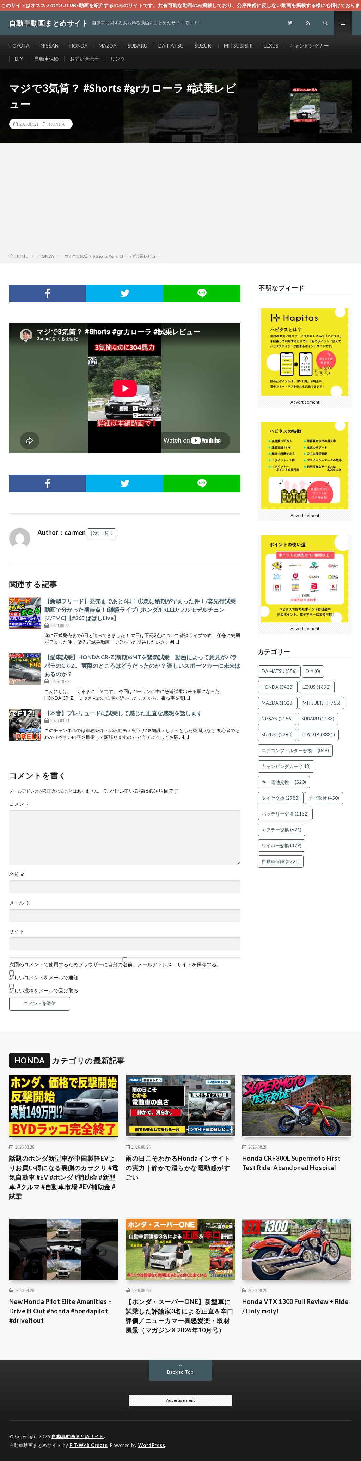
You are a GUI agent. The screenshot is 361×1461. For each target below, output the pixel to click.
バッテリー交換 (285, 814)
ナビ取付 (323, 798)
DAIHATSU (171, 46)
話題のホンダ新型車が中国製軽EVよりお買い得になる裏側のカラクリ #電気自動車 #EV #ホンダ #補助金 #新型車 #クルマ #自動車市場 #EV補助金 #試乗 (63, 1177)
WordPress (151, 1445)
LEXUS (271, 46)
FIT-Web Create (88, 1445)
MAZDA (108, 46)
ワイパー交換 (281, 845)
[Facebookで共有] (47, 293)
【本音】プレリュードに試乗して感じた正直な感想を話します (123, 713)
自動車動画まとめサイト (77, 1436)
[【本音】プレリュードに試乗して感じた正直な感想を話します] (25, 725)
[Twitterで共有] (124, 293)
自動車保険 (46, 59)
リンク (117, 59)
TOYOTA (19, 46)
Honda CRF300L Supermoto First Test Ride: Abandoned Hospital (291, 1163)
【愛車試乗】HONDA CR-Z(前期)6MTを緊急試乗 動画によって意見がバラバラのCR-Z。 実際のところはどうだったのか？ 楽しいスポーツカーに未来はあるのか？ (142, 665)
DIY (19, 59)
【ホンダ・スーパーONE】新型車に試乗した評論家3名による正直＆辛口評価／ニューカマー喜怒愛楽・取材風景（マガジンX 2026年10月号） (180, 1316)
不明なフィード (282, 288)
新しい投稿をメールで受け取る (43, 990)
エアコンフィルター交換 (295, 750)
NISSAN (50, 46)
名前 (17, 874)
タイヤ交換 (281, 798)
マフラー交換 (281, 829)
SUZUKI (204, 46)
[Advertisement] (180, 199)
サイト (16, 931)
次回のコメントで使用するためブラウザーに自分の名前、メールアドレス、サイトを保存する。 (115, 964)
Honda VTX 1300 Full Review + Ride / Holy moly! (295, 1306)
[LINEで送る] (201, 293)
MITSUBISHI (238, 46)
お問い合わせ (84, 59)
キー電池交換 (284, 782)
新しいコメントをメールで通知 (43, 977)
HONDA (78, 46)
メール (19, 902)
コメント (19, 803)
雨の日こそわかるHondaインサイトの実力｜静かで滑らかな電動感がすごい (178, 1167)
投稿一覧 (100, 533)
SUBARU (137, 46)
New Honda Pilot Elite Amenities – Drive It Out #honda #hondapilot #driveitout (60, 1311)
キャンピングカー (309, 46)
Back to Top (180, 1372)
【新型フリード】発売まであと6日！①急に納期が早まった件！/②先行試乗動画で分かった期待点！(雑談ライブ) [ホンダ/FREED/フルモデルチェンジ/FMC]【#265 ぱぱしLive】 (140, 609)
